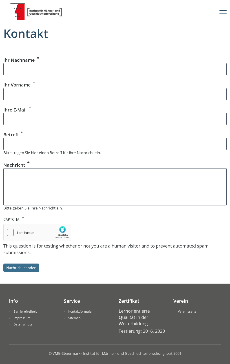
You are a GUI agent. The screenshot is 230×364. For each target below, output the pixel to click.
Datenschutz (22, 324)
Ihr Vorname (17, 85)
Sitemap (74, 318)
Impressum (22, 318)
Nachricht (14, 165)
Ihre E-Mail (15, 110)
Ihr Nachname (19, 60)
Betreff (11, 135)
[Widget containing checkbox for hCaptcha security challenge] (37, 232)
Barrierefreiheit (25, 311)
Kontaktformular (80, 311)
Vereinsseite (187, 311)
